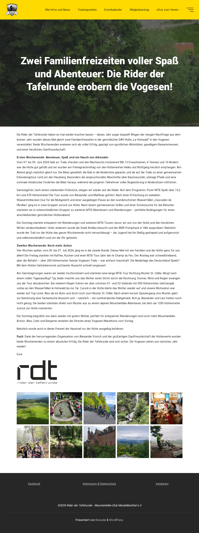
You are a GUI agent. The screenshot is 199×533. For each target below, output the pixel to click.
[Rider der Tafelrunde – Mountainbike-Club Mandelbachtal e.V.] (12, 9)
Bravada (100, 520)
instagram (162, 483)
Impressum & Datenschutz (99, 483)
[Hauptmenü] (190, 10)
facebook (34, 483)
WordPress (116, 520)
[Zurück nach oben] (184, 518)
